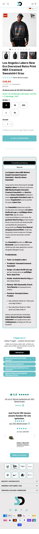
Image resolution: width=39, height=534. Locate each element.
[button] (7, 77)
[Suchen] (8, 3)
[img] (19, 421)
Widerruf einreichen (19, 455)
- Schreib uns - (19, 352)
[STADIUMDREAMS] (19, 3)
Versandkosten (16, 84)
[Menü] (4, 3)
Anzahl (5, 120)
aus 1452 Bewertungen (18, 424)
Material (19, 167)
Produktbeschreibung (20, 163)
